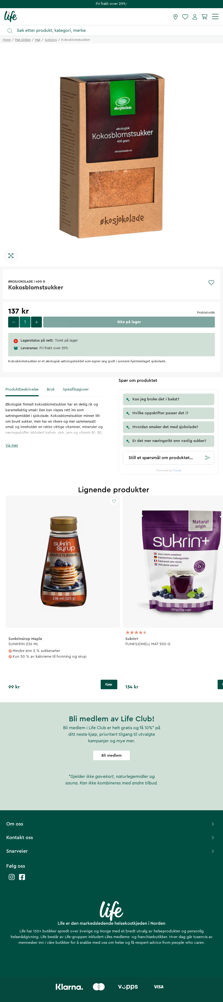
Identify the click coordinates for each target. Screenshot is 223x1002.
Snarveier (17, 851)
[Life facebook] (22, 879)
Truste (177, 470)
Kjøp (108, 684)
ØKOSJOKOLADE (20, 281)
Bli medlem (111, 755)
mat (38, 39)
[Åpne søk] (114, 30)
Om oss (14, 823)
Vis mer (11, 445)
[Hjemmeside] (10, 16)
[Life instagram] (12, 879)
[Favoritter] (185, 16)
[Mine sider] (195, 16)
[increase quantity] (36, 322)
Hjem (7, 39)
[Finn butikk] (175, 16)
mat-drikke (23, 39)
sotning (51, 39)
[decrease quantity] (13, 322)
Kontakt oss (19, 837)
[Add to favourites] (211, 282)
